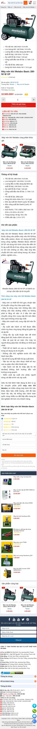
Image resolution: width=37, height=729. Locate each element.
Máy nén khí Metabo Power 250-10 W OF (27, 162)
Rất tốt (13, 421)
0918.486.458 (11, 117)
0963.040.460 (13, 123)
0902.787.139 (14, 113)
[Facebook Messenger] (34, 716)
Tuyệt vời (14, 418)
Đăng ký (18, 640)
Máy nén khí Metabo (23, 84)
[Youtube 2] (18, 619)
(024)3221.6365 (28, 117)
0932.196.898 (22, 113)
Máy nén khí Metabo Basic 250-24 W (27, 605)
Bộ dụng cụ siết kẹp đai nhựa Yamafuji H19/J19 (22, 530)
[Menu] (34, 3)
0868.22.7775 (13, 121)
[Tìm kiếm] (25, 3)
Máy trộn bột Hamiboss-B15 (21, 516)
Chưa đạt (14, 430)
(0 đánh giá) (12, 77)
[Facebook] (9, 619)
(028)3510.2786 (7, 115)
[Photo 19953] (18, 27)
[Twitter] (23, 619)
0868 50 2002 (14, 715)
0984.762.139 (12, 127)
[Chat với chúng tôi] (34, 721)
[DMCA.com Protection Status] (16, 673)
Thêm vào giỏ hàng (18, 105)
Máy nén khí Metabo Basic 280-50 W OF (9, 162)
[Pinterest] (27, 619)
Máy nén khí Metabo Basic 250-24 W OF (9, 605)
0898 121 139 (14, 713)
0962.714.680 (20, 117)
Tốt (12, 424)
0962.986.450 (12, 119)
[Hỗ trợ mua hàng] (34, 711)
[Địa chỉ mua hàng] (34, 706)
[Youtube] (13, 619)
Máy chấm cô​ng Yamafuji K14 (22, 477)
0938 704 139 (10, 711)
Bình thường (15, 427)
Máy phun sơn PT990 (19, 542)
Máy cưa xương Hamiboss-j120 (22, 555)
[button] (35, 676)
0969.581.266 (12, 125)
